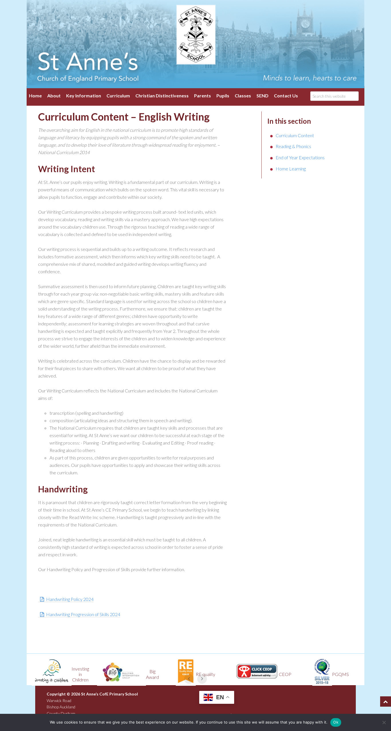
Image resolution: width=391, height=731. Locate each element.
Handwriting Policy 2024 (70, 599)
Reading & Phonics (293, 146)
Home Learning (291, 168)
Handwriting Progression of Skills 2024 (83, 614)
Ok (335, 722)
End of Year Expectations (300, 157)
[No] (384, 722)
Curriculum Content (295, 135)
